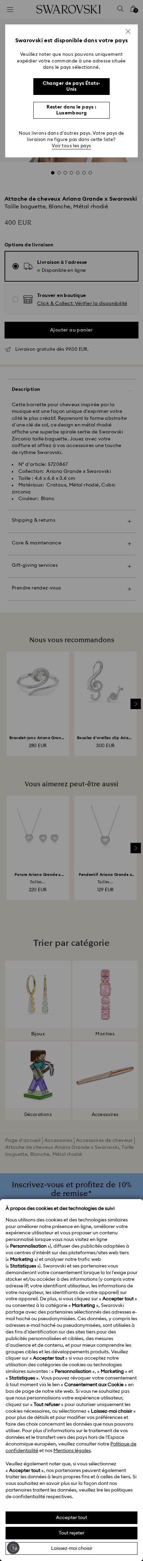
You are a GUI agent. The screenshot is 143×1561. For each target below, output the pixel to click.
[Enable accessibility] (13, 1547)
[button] (128, 31)
